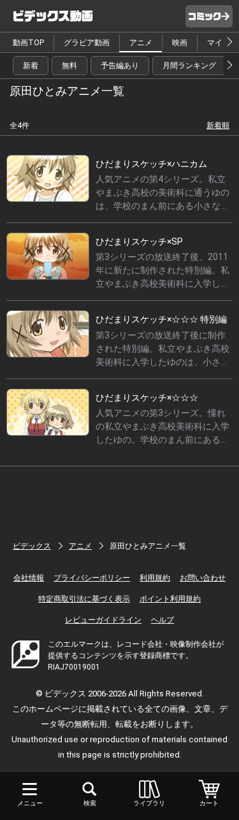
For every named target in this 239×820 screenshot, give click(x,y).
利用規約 (155, 577)
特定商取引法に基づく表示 (84, 598)
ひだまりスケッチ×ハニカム (151, 164)
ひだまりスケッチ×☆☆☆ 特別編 (161, 319)
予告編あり (120, 65)
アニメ (140, 42)
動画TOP (28, 42)
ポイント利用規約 (170, 598)
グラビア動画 (87, 42)
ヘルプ (162, 619)
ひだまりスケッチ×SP (139, 241)
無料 (69, 65)
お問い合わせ (203, 577)
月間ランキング (189, 65)
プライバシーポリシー (92, 577)
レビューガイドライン (103, 619)
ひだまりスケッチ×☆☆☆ (147, 397)
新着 (30, 65)
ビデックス (32, 546)
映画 (179, 42)
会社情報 (28, 577)
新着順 (217, 125)
